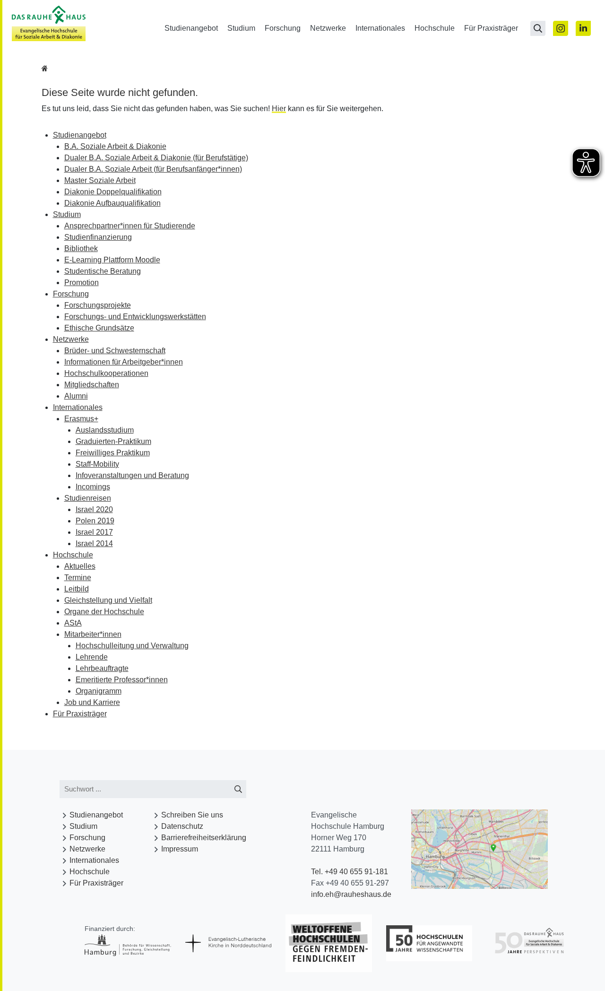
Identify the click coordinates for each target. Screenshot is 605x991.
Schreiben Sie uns (192, 815)
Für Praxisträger (491, 28)
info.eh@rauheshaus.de (351, 894)
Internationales (380, 28)
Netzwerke (328, 28)
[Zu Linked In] (583, 28)
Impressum (179, 849)
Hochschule (435, 28)
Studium (241, 28)
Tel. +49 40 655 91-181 (349, 872)
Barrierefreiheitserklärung (203, 838)
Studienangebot (191, 28)
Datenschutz (182, 826)
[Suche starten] (238, 789)
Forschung (283, 28)
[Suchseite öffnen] (537, 28)
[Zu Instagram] (560, 28)
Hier (279, 108)
